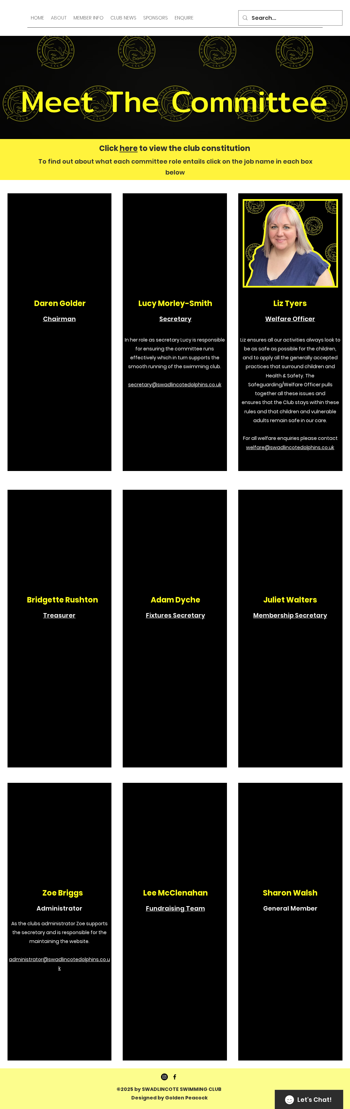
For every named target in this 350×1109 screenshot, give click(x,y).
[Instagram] (164, 1076)
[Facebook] (174, 1076)
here (129, 148)
